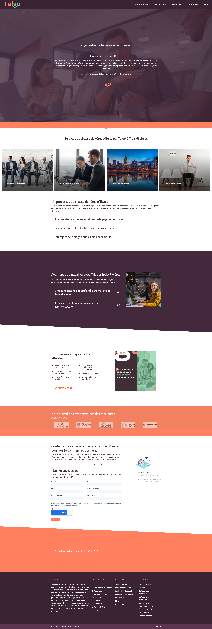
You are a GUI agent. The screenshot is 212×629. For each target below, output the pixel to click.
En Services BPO (98, 610)
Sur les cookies (121, 584)
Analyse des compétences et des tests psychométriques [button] (89, 219)
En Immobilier (97, 604)
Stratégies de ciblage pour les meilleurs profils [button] (83, 237)
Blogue (117, 601)
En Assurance (97, 591)
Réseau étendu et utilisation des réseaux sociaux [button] (84, 228)
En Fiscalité (143, 588)
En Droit (95, 584)
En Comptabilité (145, 584)
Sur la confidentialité (123, 588)
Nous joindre (120, 604)
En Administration (98, 607)
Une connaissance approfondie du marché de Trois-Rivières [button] (83, 292)
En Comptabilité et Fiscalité (102, 588)
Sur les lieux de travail (123, 591)
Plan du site (119, 598)
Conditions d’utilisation (124, 594)
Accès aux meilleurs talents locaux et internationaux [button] (77, 305)
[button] (106, 83)
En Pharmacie (97, 600)
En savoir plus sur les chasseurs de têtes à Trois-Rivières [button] (77, 551)
